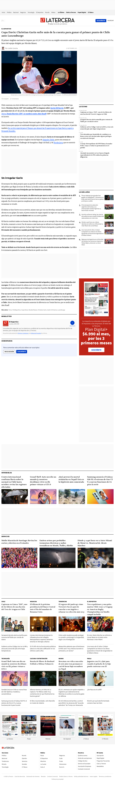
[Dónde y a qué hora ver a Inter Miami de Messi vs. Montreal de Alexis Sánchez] (96, 558)
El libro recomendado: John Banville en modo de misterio (42, 702)
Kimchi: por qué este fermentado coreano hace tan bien (98, 702)
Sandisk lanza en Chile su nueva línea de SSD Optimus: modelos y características (14, 692)
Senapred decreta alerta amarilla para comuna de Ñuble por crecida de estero (96, 120)
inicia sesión (9, 352)
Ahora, (23, 114)
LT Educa (90, 12)
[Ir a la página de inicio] (57, 20)
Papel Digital (82, 12)
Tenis (10, 310)
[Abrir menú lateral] (3, 20)
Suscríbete (22, 352)
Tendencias (63, 601)
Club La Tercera (71, 12)
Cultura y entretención (38, 658)
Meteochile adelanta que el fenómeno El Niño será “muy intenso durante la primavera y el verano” (71, 648)
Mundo (47, 12)
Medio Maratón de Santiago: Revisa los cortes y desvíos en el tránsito (19, 542)
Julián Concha (13, 48)
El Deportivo (39, 12)
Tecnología (31, 12)
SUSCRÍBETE (96, 350)
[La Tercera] (10, 736)
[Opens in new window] (48, 736)
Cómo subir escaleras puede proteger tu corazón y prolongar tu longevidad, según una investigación (71, 637)
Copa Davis (24, 310)
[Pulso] (29, 736)
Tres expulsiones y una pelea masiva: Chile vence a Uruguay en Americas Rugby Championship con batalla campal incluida (100, 609)
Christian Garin (42, 310)
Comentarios (15, 99)
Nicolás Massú (33, 310)
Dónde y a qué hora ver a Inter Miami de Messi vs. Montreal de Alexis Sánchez (95, 543)
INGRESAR (111, 20)
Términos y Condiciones (23, 333)
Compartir (6, 99)
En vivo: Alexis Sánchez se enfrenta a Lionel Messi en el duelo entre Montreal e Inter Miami (99, 637)
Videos (53, 12)
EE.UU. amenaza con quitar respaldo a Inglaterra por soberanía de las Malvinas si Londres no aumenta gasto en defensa (71, 693)
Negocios (23, 12)
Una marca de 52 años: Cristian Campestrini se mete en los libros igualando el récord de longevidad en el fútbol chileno (92, 232)
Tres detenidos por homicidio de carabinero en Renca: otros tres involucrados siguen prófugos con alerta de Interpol (95, 136)
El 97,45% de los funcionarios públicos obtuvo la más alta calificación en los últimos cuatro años (43, 648)
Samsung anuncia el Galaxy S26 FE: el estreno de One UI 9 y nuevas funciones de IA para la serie (100, 481)
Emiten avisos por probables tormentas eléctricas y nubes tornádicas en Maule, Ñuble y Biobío (56, 543)
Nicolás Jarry (58, 143)
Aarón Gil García (52, 310)
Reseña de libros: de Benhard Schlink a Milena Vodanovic (42, 663)
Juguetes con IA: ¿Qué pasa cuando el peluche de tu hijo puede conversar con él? (99, 664)
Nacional (16, 12)
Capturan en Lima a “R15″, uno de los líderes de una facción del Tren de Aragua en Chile (96, 113)
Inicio (3, 12)
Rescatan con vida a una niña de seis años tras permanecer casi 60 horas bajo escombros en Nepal (71, 665)
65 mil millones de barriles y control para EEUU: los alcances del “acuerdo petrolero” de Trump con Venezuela (71, 703)
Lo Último (61, 12)
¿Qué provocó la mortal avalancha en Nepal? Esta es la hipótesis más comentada (71, 479)
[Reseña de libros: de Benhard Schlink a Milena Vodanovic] (43, 678)
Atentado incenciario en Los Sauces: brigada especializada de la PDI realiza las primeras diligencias (94, 155)
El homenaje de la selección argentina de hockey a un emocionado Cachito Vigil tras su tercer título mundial (91, 207)
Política (9, 12)
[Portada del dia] (96, 315)
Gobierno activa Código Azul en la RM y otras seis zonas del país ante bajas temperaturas (96, 128)
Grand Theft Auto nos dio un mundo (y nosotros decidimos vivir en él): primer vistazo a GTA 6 (43, 481)
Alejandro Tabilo (48, 140)
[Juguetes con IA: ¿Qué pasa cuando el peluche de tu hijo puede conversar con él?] (100, 678)
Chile (3, 601)
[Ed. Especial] (67, 736)
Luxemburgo (61, 310)
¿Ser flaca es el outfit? (94, 690)
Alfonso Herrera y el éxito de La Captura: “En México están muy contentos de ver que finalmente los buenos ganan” (42, 693)
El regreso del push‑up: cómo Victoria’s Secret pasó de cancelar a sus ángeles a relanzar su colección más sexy (71, 608)
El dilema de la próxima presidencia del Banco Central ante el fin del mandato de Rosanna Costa (42, 608)
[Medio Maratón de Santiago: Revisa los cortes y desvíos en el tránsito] (19, 558)
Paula (89, 658)
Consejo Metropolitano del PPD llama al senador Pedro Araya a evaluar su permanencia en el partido (96, 145)
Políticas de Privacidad (36, 333)
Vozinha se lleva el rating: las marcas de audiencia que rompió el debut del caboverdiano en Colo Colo (92, 216)
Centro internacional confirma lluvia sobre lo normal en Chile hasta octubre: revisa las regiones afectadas (14, 482)
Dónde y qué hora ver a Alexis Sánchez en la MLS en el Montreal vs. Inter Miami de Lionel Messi (92, 224)
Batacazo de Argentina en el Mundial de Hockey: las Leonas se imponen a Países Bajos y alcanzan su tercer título (92, 242)
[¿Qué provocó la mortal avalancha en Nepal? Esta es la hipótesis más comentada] (72, 496)
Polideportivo (16, 310)
